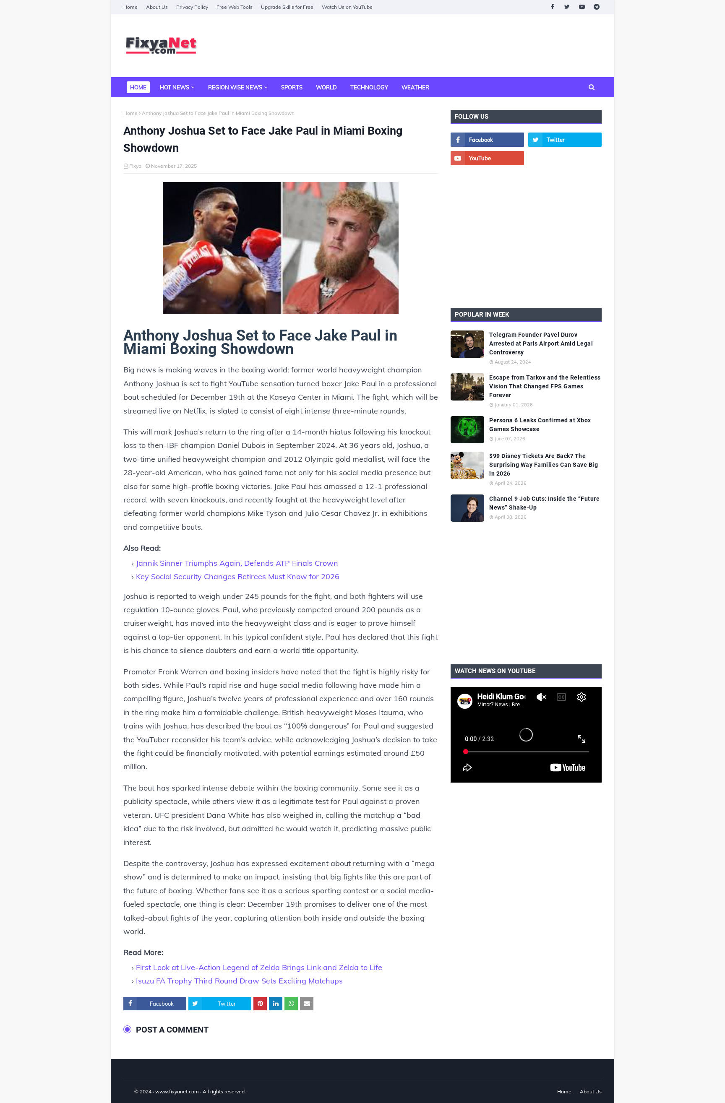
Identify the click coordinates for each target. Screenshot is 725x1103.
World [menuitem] (326, 87)
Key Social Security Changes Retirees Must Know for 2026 (237, 576)
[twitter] (567, 7)
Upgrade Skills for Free (287, 7)
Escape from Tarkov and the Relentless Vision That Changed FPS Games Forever (545, 386)
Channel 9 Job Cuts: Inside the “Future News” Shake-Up (544, 503)
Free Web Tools (234, 7)
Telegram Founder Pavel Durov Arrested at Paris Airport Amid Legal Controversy (541, 343)
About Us (157, 7)
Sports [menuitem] (292, 87)
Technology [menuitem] (369, 87)
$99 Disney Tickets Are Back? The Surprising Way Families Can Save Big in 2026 (543, 465)
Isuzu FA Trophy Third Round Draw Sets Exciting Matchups (239, 981)
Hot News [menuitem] (174, 87)
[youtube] (581, 7)
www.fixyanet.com (177, 1091)
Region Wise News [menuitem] (235, 87)
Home (130, 7)
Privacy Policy (192, 7)
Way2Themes (132, 1091)
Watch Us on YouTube (347, 7)
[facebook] (552, 7)
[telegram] (596, 7)
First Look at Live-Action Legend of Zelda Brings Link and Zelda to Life (259, 967)
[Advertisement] (449, 46)
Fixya (135, 166)
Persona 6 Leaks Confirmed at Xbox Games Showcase (540, 424)
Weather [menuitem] (415, 87)
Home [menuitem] (138, 87)
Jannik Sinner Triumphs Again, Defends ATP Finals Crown (237, 563)
